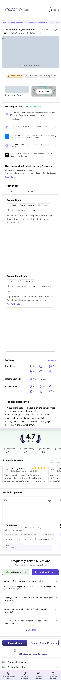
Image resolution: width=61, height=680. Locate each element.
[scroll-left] (52, 460)
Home (4, 22)
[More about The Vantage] (28, 514)
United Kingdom (16, 22)
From (10, 547)
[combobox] (32, 9)
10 (38, 65)
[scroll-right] (58, 460)
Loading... (16, 119)
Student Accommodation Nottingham (40, 22)
